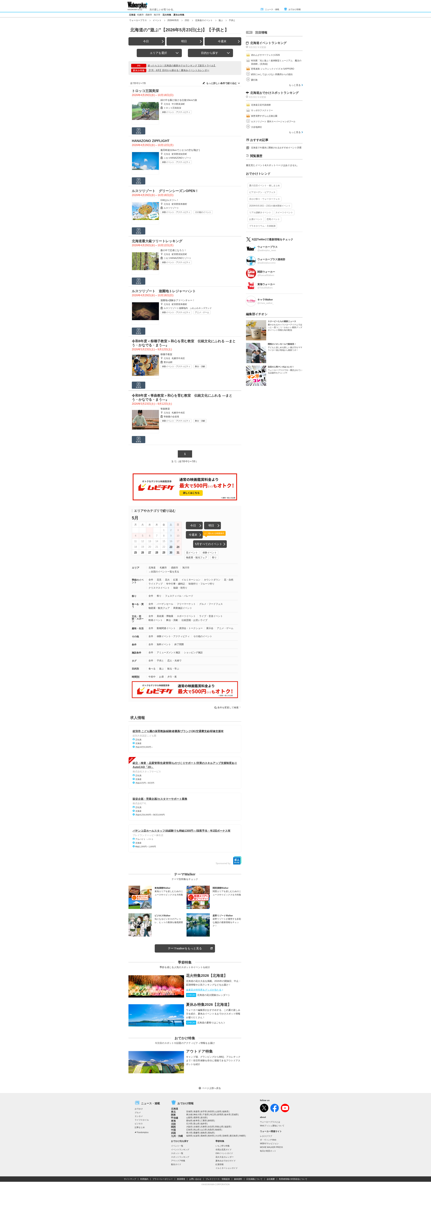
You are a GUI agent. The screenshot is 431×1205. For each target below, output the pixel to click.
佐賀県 (196, 1136)
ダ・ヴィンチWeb (268, 1140)
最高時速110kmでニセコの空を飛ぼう (180, 150)
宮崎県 (225, 1136)
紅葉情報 (220, 1164)
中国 (173, 1130)
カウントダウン (212, 579)
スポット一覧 (177, 1153)
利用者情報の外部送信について (293, 1179)
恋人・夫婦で (174, 660)
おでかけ (139, 1109)
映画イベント (155, 620)
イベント (157, 20)
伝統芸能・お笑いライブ (194, 620)
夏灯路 (254, 80)
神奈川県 (197, 1114)
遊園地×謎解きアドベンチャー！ (177, 300)
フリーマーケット (186, 604)
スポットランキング (180, 1157)
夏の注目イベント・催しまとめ (264, 185)
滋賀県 (227, 1127)
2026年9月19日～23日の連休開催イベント (269, 205)
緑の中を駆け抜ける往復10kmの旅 (178, 100)
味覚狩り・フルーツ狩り (201, 583)
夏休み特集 (178, 14)
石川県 (189, 1123)
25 (135, 552)
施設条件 (136, 652)
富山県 (196, 1123)
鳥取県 (211, 1130)
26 (142, 552)
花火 (167, 579)
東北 (173, 1111)
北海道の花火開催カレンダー (207, 995)
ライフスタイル (142, 1120)
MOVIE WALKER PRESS (271, 1147)
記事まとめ (140, 1127)
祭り (214, 557)
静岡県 (211, 1120)
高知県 (211, 1133)
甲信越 (174, 1117)
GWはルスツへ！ (169, 200)
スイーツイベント (284, 212)
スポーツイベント (186, 616)
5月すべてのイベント (208, 544)
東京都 (189, 1114)
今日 (146, 41)
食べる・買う (138, 605)
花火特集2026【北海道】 (206, 975)
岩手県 (204, 1111)
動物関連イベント (166, 628)
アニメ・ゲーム (202, 312)
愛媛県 (196, 1133)
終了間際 (179, 644)
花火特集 (166, 14)
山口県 (204, 1130)
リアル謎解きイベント (260, 212)
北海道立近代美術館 (261, 105)
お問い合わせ (195, 1179)
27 (149, 552)
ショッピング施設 (193, 652)
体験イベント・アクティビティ (176, 112)
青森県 (196, 1111)
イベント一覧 (177, 1146)
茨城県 (235, 1114)
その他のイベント (203, 212)
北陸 (173, 1123)
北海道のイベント (204, 20)
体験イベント (210, 552)
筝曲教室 (165, 408)
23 (171, 546)
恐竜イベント (273, 219)
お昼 (161, 676)
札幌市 (140, 14)
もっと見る (295, 85)
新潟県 (204, 1117)
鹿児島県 (234, 1136)
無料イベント (164, 644)
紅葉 (175, 579)
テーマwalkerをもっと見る (185, 948)
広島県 (189, 1130)
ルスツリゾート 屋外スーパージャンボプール (273, 121)
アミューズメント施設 (168, 652)
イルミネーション (190, 579)
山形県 (218, 1111)
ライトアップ (155, 583)
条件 (134, 644)
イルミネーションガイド (227, 1168)
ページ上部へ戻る (211, 1088)
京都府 (196, 1127)
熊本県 (211, 1136)
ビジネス (139, 1123)
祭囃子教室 (166, 354)
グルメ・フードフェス (211, 604)
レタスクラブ (266, 1136)
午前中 (152, 676)
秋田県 (211, 1111)
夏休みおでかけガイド (226, 1161)
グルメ (138, 1112)
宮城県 (189, 1111)
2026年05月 (173, 20)
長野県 (196, 1117)
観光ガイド (176, 1164)
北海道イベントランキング (268, 43)
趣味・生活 (138, 628)
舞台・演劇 (200, 366)
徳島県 (204, 1133)
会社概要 (271, 1179)
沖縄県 (242, 1136)
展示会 (209, 628)
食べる (152, 668)
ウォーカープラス (138, 20)
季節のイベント (138, 581)
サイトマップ (130, 1179)
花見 (159, 579)
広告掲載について (254, 1179)
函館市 (148, 14)
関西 (173, 1127)
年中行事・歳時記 (175, 583)
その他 (135, 636)
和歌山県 (219, 1127)
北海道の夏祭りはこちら (205, 1022)
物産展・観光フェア (196, 557)
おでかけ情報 (295, 9)
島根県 (218, 1130)
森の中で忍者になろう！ (173, 250)
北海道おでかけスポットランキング (274, 92)
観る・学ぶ (173, 668)
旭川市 (157, 14)
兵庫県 (204, 1127)
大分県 (218, 1136)
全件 (150, 579)
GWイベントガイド (224, 1153)
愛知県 (189, 1120)
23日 (187, 20)
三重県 (204, 1120)
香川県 (189, 1133)
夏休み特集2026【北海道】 (208, 1004)
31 (178, 552)
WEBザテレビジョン (269, 1143)
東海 (173, 1120)
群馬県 (220, 1114)
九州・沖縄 (177, 1136)
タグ (134, 660)
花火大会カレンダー (225, 1157)
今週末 (222, 41)
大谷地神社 (256, 127)
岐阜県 (196, 1120)
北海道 (132, 14)
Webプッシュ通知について (272, 1125)
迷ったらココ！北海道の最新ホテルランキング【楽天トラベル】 (182, 65)
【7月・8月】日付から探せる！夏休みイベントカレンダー (178, 70)
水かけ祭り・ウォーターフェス (264, 199)
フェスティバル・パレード (179, 596)
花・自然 (228, 579)
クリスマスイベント (159, 587)
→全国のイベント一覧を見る (163, 571)
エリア (135, 567)
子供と (160, 660)
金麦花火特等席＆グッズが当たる (203, 989)
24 (178, 546)
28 (156, 552)
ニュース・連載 (272, 9)
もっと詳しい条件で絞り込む (221, 83)
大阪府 (189, 1127)
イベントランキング (180, 1149)
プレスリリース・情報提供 (218, 1179)
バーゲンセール (165, 604)
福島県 (225, 1111)
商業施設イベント (182, 608)
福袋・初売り (180, 587)
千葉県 (206, 1114)
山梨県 (189, 1117)
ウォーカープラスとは (270, 1122)
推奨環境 (181, 1179)
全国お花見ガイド (224, 1149)
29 (163, 552)
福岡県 (189, 1136)
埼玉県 (213, 1114)
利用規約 (144, 1179)
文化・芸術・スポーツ (138, 619)
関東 (173, 1114)
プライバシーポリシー (163, 1179)
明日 (184, 41)
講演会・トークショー (191, 628)
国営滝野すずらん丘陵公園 (264, 116)
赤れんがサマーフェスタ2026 (265, 55)
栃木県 (227, 1114)
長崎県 (204, 1136)
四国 (173, 1133)
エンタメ (139, 1116)
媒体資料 (238, 1179)
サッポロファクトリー (262, 110)
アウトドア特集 (199, 1051)
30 (171, 552)
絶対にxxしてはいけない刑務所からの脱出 (272, 74)
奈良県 (211, 1127)
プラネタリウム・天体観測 (262, 226)
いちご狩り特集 (223, 1146)
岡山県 (196, 1130)
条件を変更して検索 (228, 707)
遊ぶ (221, 20)
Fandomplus (142, 1132)
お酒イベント (255, 219)
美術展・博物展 (165, 616)
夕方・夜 (172, 676)
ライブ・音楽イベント (211, 616)
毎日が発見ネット (268, 1151)
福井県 (204, 1123)
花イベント (192, 552)
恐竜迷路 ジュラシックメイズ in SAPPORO (272, 69)
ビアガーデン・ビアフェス (262, 192)
